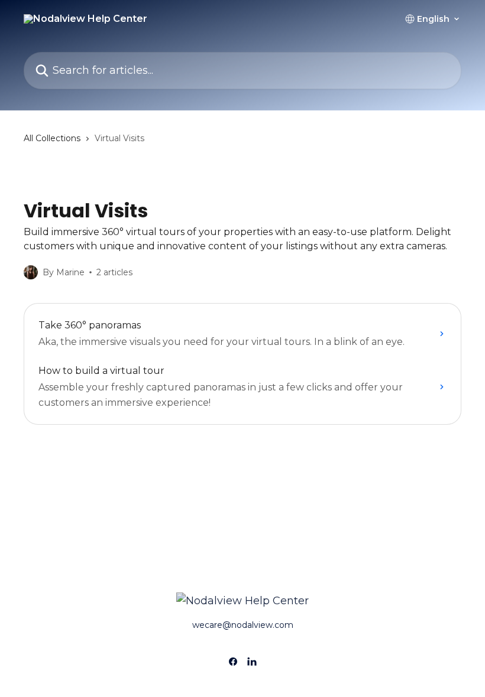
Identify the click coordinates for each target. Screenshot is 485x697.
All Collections (52, 138)
